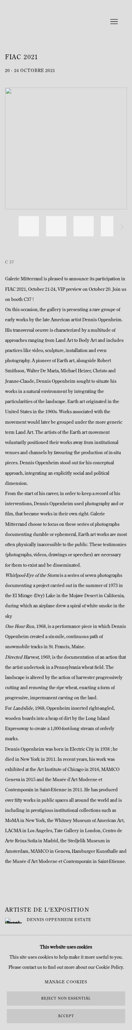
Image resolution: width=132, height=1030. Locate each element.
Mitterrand (47, 22)
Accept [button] (66, 1016)
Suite (122, 228)
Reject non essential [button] (66, 999)
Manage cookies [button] (66, 982)
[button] (29, 226)
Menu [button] (113, 22)
